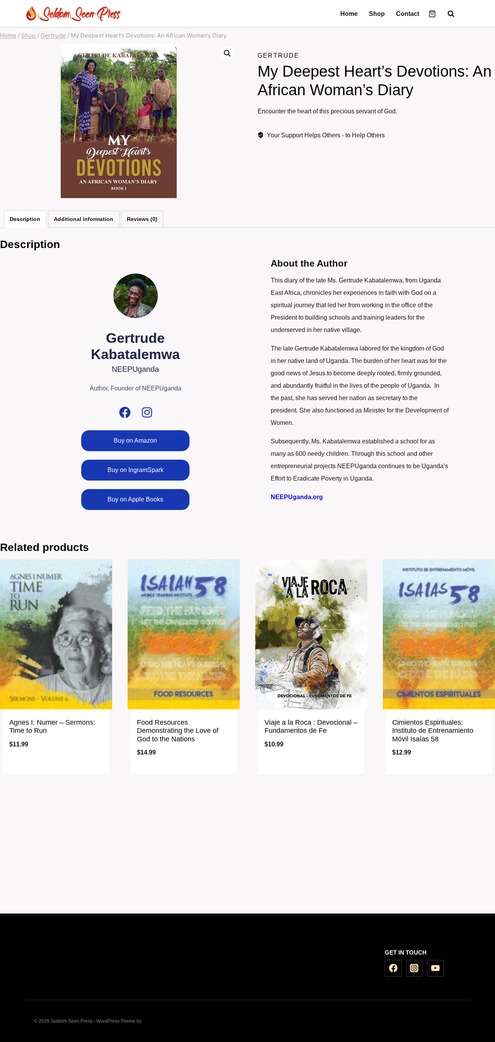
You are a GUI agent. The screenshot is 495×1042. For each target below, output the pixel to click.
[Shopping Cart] (432, 13)
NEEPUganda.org (297, 497)
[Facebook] (464, 14)
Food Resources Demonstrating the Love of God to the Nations (177, 731)
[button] (227, 53)
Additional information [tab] (83, 219)
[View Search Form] (447, 13)
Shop (377, 13)
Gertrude (278, 55)
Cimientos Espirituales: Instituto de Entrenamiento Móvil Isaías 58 (432, 731)
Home (349, 13)
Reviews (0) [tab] (142, 219)
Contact (407, 13)
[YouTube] (435, 968)
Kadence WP (156, 1021)
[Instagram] (147, 412)
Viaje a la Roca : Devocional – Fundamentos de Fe (311, 727)
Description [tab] (25, 219)
